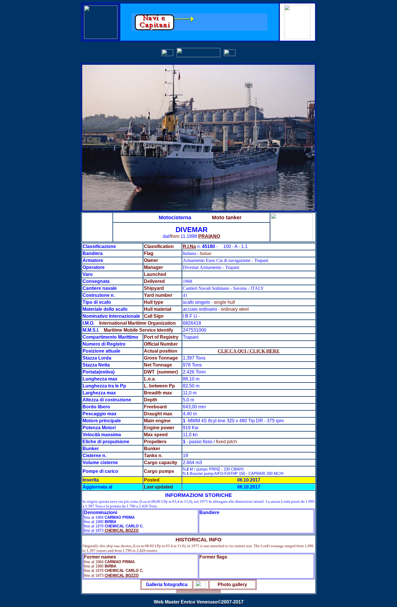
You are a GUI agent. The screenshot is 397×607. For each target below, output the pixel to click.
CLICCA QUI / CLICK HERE (249, 351)
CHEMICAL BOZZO (122, 530)
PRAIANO (209, 236)
